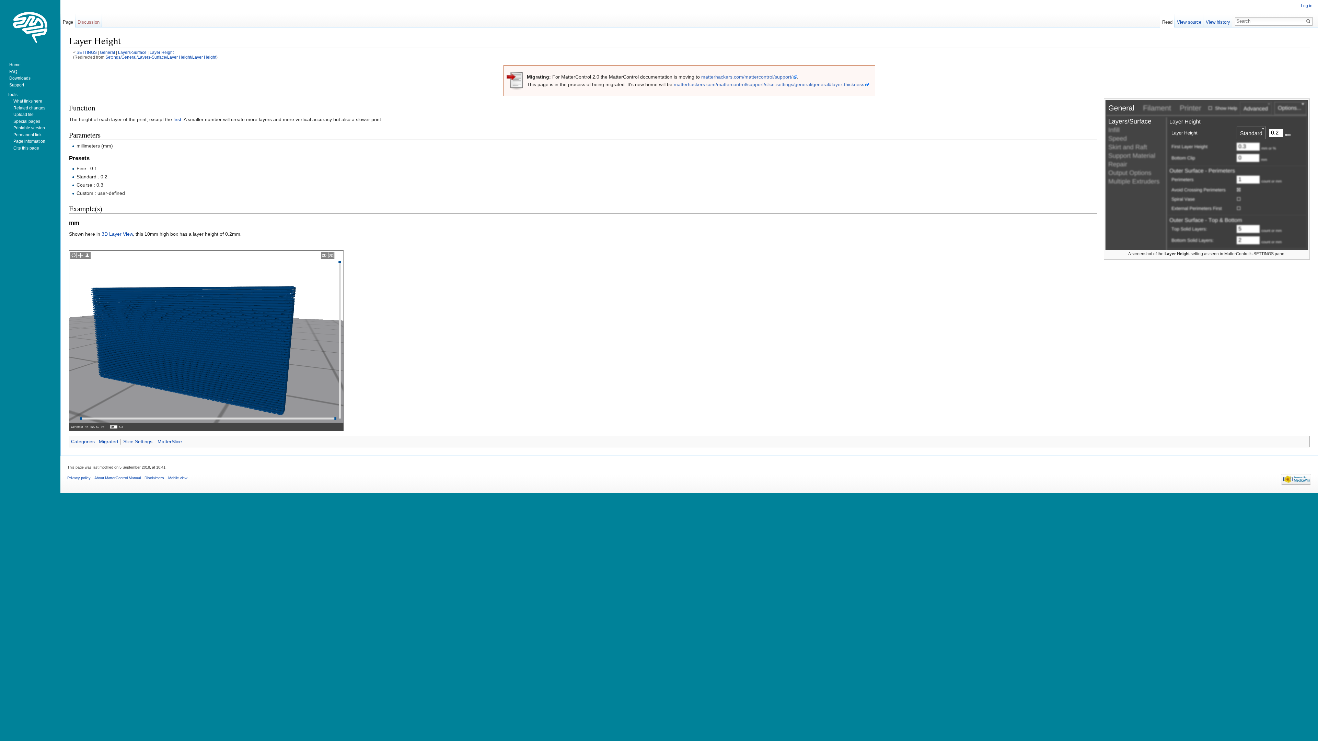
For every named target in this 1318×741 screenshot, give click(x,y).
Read (1167, 22)
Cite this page (26, 148)
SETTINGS (87, 52)
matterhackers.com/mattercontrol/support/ (747, 77)
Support (16, 85)
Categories (83, 441)
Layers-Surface (132, 52)
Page (68, 22)
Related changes (29, 108)
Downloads (20, 78)
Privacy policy (79, 478)
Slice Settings (137, 441)
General (107, 52)
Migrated (108, 441)
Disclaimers (154, 478)
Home (15, 64)
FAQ (13, 71)
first (177, 119)
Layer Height (162, 52)
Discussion (89, 22)
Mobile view (177, 478)
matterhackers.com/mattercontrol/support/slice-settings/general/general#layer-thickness (769, 84)
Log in (1307, 5)
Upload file (23, 114)
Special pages (26, 121)
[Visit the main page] (30, 27)
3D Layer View (117, 234)
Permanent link (27, 134)
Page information (29, 141)
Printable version (29, 128)
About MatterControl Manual (117, 478)
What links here (27, 101)
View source (1189, 22)
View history (1218, 22)
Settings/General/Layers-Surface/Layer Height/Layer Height (160, 57)
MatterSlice (170, 441)
